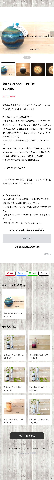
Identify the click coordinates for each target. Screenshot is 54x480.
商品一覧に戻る (27, 436)
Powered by (24, 453)
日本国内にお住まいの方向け (27, 247)
